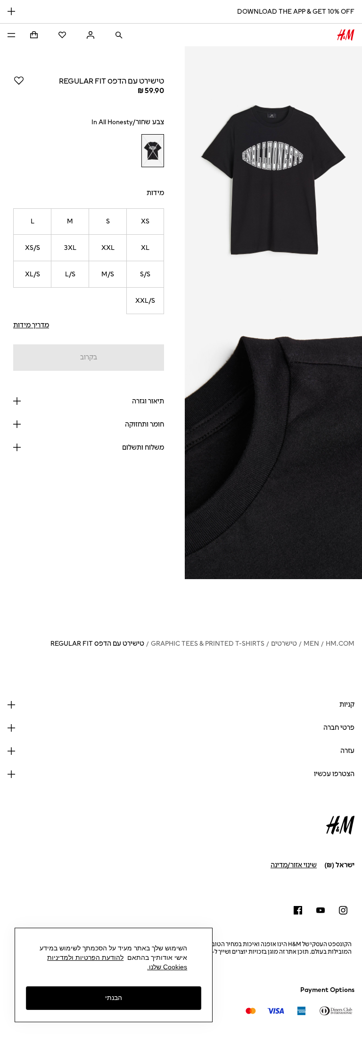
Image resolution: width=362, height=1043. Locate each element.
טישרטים (284, 644)
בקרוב (88, 357)
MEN (311, 644)
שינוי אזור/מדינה (294, 865)
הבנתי (113, 997)
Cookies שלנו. (167, 967)
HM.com (340, 644)
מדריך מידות (31, 325)
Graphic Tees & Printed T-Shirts (207, 644)
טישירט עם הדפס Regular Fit (97, 644)
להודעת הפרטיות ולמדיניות (85, 957)
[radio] (152, 151)
